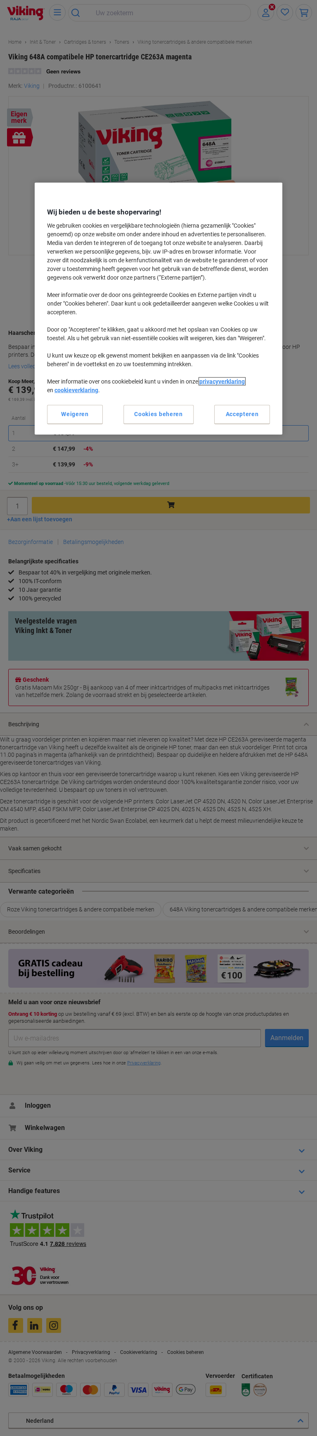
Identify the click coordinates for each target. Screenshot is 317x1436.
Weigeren (75, 414)
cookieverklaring (76, 390)
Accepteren (242, 414)
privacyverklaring (222, 381)
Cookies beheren (158, 414)
